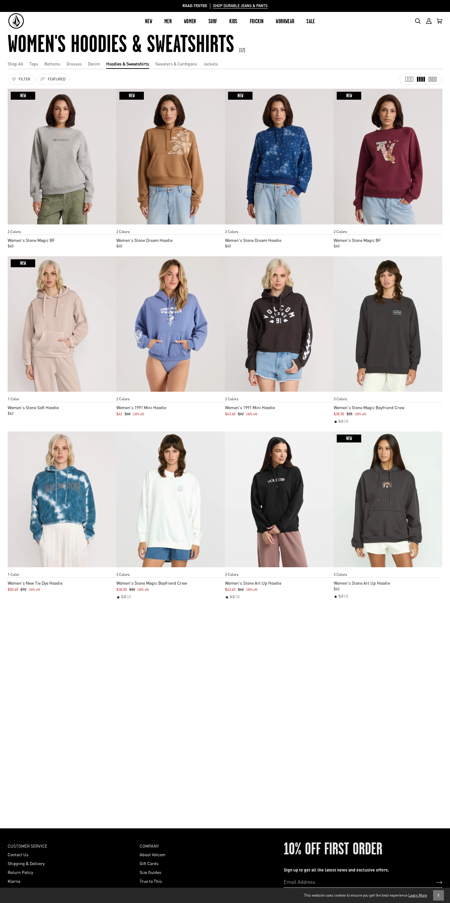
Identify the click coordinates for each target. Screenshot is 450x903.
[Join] (434, 882)
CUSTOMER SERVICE (27, 846)
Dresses (74, 63)
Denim (94, 63)
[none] (62, 226)
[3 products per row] (409, 79)
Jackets (210, 63)
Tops (33, 63)
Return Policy (20, 872)
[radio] (14, 225)
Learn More (417, 895)
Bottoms (52, 63)
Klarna (14, 881)
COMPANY (149, 846)
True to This (151, 881)
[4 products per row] (421, 79)
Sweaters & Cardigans (176, 63)
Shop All (15, 63)
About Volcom (152, 854)
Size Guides (150, 872)
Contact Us (18, 854)
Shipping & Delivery (26, 863)
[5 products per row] (432, 79)
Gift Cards (149, 863)
